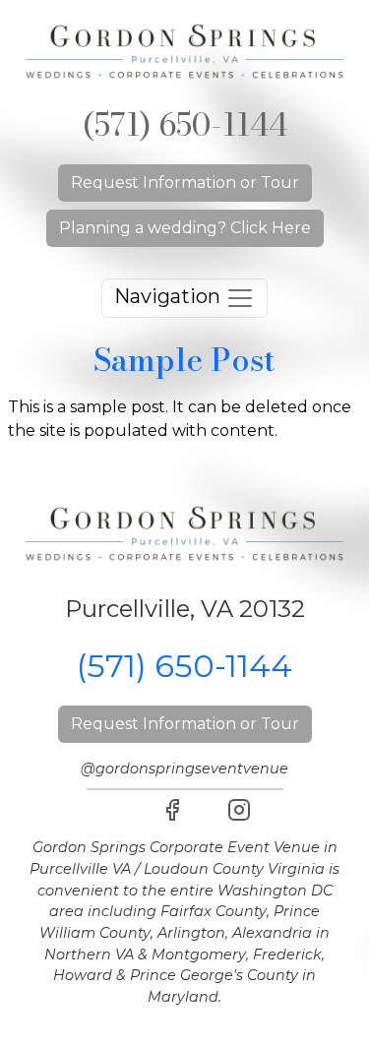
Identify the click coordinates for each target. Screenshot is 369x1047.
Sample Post (184, 360)
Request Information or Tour (185, 182)
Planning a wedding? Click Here (185, 227)
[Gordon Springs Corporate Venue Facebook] (172, 809)
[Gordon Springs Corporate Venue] (184, 49)
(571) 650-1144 (185, 124)
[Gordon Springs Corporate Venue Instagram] (239, 809)
